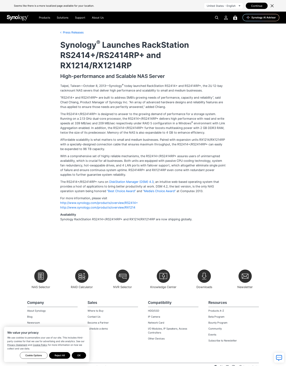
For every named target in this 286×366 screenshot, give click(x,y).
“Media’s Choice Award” (159, 191)
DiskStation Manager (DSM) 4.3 (131, 181)
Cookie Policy (40, 344)
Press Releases (73, 32)
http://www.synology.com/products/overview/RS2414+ (99, 203)
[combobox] (223, 6)
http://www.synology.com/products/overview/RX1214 (97, 207)
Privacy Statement (17, 344)
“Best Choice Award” (121, 191)
